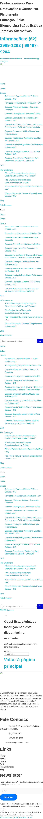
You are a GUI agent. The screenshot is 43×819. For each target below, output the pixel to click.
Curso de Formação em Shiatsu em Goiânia (22, 114)
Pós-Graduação (6, 170)
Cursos (3, 93)
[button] (21, 209)
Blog (2, 200)
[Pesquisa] (40, 341)
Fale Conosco (5, 205)
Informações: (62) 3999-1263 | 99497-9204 (19, 45)
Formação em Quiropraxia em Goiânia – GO (23, 103)
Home (2, 84)
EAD (2, 165)
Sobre (2, 88)
